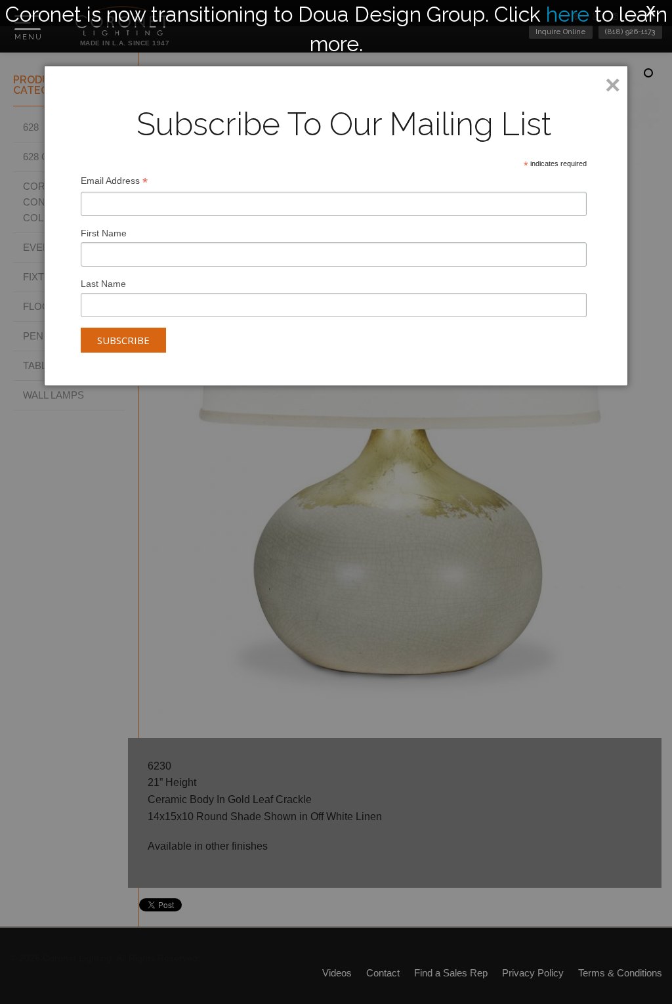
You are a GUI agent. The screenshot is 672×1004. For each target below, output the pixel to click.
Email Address (114, 182)
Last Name (103, 283)
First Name (104, 233)
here (567, 14)
